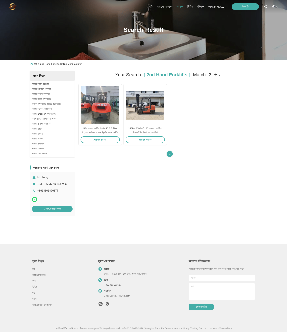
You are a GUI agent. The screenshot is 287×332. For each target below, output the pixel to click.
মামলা (34, 298)
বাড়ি (151, 6)
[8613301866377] (107, 304)
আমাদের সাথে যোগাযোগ (216, 6)
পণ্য (179, 6)
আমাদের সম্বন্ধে (165, 6)
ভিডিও (190, 6)
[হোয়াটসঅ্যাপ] (35, 199)
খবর (33, 292)
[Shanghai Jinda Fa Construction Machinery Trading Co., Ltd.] (12, 6)
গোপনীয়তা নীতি (61, 328)
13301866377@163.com (52, 184)
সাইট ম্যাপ (73, 328)
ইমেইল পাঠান (201, 306)
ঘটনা (199, 6)
